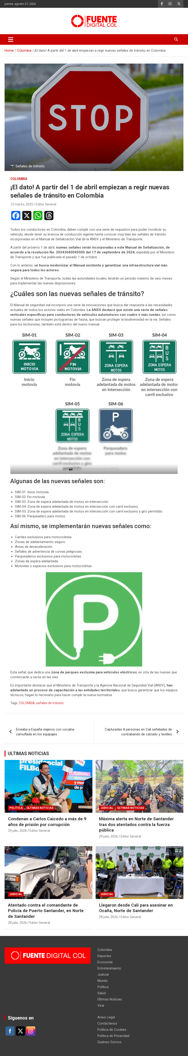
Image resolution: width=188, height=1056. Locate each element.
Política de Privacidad (113, 1036)
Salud (101, 993)
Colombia (18, 179)
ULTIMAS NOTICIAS (28, 753)
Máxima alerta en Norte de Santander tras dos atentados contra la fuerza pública (136, 824)
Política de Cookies (111, 1030)
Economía (105, 962)
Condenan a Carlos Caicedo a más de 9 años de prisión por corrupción (47, 821)
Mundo (102, 981)
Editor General (46, 204)
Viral (100, 1005)
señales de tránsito (50, 703)
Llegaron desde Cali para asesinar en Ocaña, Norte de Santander (136, 907)
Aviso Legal (106, 1017)
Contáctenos (107, 1023)
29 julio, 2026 (17, 830)
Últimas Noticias (40, 808)
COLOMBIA (27, 703)
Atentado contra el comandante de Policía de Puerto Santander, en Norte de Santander (46, 910)
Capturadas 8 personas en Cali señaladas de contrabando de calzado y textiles (138, 731)
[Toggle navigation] (11, 39)
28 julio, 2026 (17, 922)
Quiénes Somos (109, 1042)
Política (16, 808)
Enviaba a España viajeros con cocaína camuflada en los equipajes (45, 731)
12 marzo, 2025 (21, 204)
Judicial (106, 808)
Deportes (104, 956)
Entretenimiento (109, 968)
